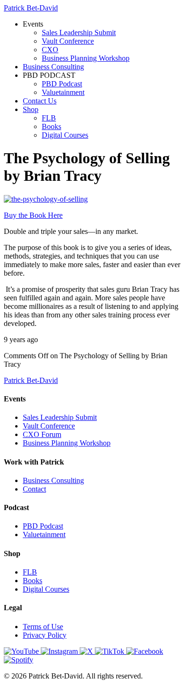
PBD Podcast (62, 84)
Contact (34, 489)
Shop (30, 109)
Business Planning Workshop (86, 58)
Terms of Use (43, 627)
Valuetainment (63, 92)
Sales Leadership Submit (79, 32)
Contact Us (39, 101)
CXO (50, 50)
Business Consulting (53, 67)
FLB (49, 118)
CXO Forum (42, 434)
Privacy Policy (44, 635)
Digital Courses (65, 135)
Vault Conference (68, 41)
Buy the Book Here (33, 215)
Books (51, 126)
